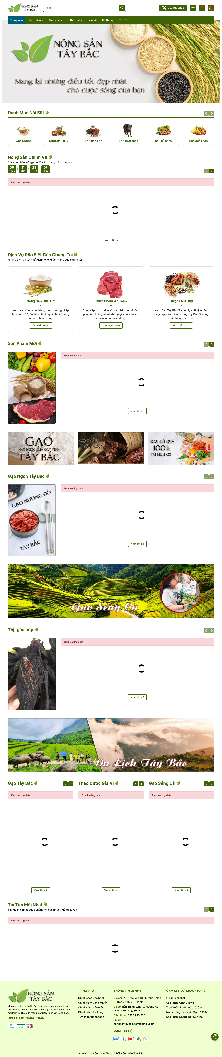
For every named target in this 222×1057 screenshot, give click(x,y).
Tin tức (123, 20)
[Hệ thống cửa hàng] (193, 8)
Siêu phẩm (56, 20)
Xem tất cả (111, 240)
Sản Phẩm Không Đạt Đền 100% (186, 1016)
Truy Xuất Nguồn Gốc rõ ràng (184, 1007)
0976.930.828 (136, 1015)
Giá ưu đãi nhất (175, 998)
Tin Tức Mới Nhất (25, 904)
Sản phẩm (34, 20)
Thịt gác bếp (21, 629)
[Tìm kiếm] (122, 8)
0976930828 (176, 7)
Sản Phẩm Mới (23, 343)
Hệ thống (108, 20)
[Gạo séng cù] (111, 591)
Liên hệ (92, 20)
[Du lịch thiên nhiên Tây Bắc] (111, 745)
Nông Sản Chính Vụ (28, 157)
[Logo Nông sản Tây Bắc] (23, 7)
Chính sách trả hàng (90, 1012)
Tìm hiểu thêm (40, 325)
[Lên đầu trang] (215, 1027)
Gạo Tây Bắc (21, 783)
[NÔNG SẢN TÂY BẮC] (111, 61)
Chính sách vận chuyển (92, 1002)
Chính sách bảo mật (90, 1007)
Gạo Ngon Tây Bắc (27, 476)
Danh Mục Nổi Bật (26, 112)
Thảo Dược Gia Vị (96, 783)
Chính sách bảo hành (91, 998)
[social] (116, 1038)
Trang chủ (16, 20)
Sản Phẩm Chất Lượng (180, 1002)
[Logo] (40, 996)
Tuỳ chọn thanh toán (91, 1016)
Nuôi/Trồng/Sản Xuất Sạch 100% (186, 1012)
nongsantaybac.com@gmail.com (133, 1023)
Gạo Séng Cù (162, 783)
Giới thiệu (76, 20)
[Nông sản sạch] (41, 448)
